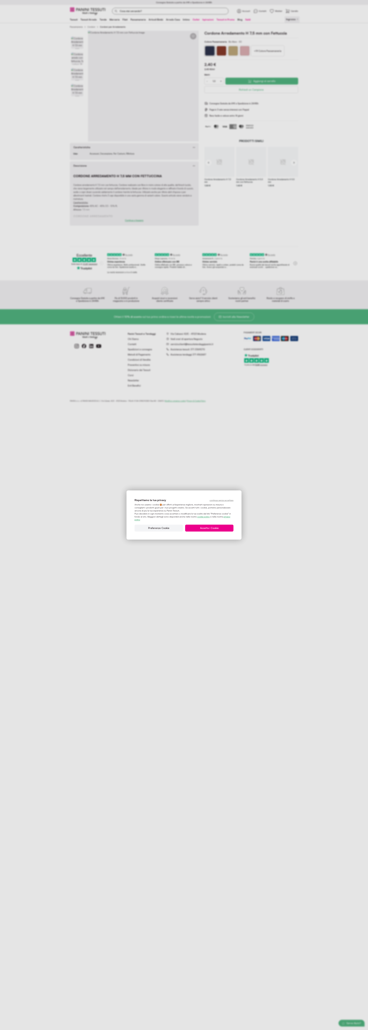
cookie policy (203, 516)
